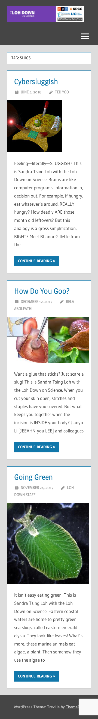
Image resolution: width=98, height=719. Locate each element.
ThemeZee (75, 706)
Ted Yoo (62, 92)
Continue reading (35, 260)
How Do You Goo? (42, 291)
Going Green (33, 477)
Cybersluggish (36, 81)
